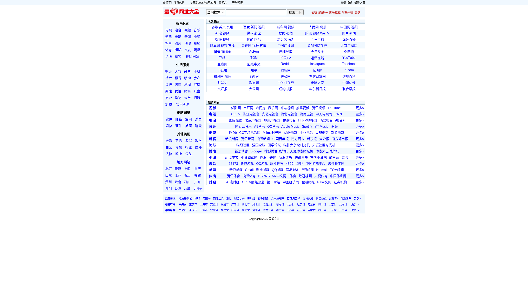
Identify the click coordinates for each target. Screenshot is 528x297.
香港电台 (289, 120)
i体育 (292, 176)
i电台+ (339, 120)
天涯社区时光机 (323, 145)
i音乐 (334, 126)
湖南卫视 (306, 114)
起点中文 (253, 64)
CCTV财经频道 (253, 182)
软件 (168, 119)
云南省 (343, 204)
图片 (178, 43)
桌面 (188, 126)
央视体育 (321, 176)
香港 (177, 188)
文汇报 (222, 89)
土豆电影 (306, 132)
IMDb (233, 132)
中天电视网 (324, 114)
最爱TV (333, 198)
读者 (345, 157)
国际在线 (235, 120)
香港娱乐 (346, 198)
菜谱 (168, 84)
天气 (178, 71)
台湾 (187, 188)
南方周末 (297, 139)
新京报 (312, 139)
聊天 (198, 126)
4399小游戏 (294, 163)
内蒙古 (312, 204)
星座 (197, 43)
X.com (349, 70)
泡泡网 (254, 83)
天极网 (286, 76)
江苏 (177, 175)
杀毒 (198, 119)
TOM (254, 57)
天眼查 (207, 198)
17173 (233, 163)
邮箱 (178, 119)
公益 (188, 154)
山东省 (333, 204)
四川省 (322, 204)
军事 (168, 43)
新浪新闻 (231, 139)
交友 (187, 50)
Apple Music (290, 126)
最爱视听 (346, 2)
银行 (178, 78)
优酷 (250, 39)
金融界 (254, 76)
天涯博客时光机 (301, 151)
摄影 (168, 141)
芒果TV (285, 58)
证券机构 (340, 182)
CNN (338, 114)
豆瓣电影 (322, 132)
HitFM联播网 (307, 120)
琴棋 (178, 147)
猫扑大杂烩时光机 (296, 145)
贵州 (168, 182)
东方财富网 (317, 76)
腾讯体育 (233, 176)
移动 (187, 78)
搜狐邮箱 (307, 170)
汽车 (178, 84)
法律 (168, 154)
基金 (168, 78)
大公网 (254, 89)
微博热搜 (308, 198)
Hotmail (322, 170)
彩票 (187, 71)
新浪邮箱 (236, 170)
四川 (187, 182)
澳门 (168, 188)
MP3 (197, 198)
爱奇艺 (282, 39)
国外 (198, 147)
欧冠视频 (305, 176)
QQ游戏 (262, 163)
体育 (168, 50)
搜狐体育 (249, 176)
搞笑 (178, 56)
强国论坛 (258, 145)
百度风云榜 (293, 198)
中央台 (183, 204)
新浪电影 (337, 132)
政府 (178, 154)
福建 (197, 175)
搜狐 (282, 33)
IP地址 (251, 198)
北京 (168, 169)
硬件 (178, 126)
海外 (291, 39)
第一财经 (273, 182)
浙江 (187, 175)
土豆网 (248, 108)
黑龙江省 (268, 204)
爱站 (229, 198)
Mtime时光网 (272, 132)
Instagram (317, 64)
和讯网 (219, 76)
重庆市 (193, 204)
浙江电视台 (251, 114)
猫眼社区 (243, 145)
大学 (187, 98)
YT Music (321, 126)
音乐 (197, 30)
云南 (177, 182)
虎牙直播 (349, 39)
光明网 (317, 70)
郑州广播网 (272, 120)
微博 (218, 39)
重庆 (197, 169)
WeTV (324, 33)
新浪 (218, 33)
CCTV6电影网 (249, 132)
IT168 (222, 82)
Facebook (349, 64)
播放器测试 (185, 198)
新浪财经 (232, 182)
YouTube (349, 57)
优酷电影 (290, 132)
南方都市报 (340, 139)
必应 (257, 33)
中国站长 (349, 83)
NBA (178, 49)
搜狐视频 (302, 108)
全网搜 (349, 52)
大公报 (324, 139)
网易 (345, 33)
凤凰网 (215, 45)
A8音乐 (259, 126)
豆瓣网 (222, 64)
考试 (188, 141)
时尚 (187, 91)
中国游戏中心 (315, 163)
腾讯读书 (301, 157)
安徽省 (214, 204)
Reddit (285, 64)
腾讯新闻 (247, 139)
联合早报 (349, 89)
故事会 (334, 157)
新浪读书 (285, 157)
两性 (168, 91)
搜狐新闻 (263, 139)
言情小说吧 (318, 157)
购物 (178, 98)
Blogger (256, 151)
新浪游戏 (247, 163)
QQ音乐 (273, 126)
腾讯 (308, 33)
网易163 (292, 170)
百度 (246, 27)
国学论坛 (274, 145)
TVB (222, 57)
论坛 (168, 56)
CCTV (235, 114)
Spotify (307, 126)
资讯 (229, 27)
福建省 (225, 204)
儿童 (197, 91)
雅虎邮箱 (262, 170)
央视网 (246, 45)
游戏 (168, 37)
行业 (188, 147)
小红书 (222, 70)
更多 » (357, 198)
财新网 (286, 70)
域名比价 (239, 198)
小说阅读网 (249, 157)
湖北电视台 (289, 114)
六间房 (261, 108)
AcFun (254, 51)
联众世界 (276, 163)
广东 (197, 182)
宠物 (168, 104)
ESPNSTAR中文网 (272, 176)
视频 (187, 30)
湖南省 (280, 204)
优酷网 (236, 108)
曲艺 (168, 147)
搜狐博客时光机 (276, 151)
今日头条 (317, 52)
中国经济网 (291, 182)
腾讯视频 (318, 108)
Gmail (249, 170)
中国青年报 (280, 139)
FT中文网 (324, 182)
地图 (187, 84)
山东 (168, 175)
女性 (178, 91)
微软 (250, 33)
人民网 (314, 27)
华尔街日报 (317, 89)
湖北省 (246, 204)
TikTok (226, 52)
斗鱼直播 (317, 39)
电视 (168, 30)
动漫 (187, 43)
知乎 (254, 70)
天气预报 (237, 2)
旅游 (168, 98)
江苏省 (290, 204)
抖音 (217, 52)
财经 (168, 71)
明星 (197, 50)
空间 (188, 119)
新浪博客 (241, 151)
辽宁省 (301, 204)
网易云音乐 (243, 126)
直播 (231, 45)
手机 (197, 71)
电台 (178, 30)
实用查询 (182, 104)
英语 (178, 141)
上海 (187, 169)
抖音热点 (321, 198)
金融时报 (308, 182)
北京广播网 (349, 45)
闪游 (168, 126)
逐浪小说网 (268, 157)
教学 (198, 141)
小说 (197, 37)
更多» (197, 188)
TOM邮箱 (337, 170)
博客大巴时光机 (327, 151)
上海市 (204, 204)
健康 (197, 84)
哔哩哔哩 (285, 52)
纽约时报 (285, 89)
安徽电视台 (270, 114)
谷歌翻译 (263, 198)
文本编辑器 (277, 198)
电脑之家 (317, 83)
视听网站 (192, 56)
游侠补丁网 (336, 163)
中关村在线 (285, 83)
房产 (197, 78)
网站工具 (218, 198)
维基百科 (349, 76)
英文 (222, 27)
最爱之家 (359, 2)
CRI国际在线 (317, 45)
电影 (178, 37)
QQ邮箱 (277, 170)
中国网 (345, 27)
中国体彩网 (338, 176)
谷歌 (215, 27)
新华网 (282, 27)
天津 (177, 169)
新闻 (187, 37)
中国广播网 (285, 45)
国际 (257, 39)
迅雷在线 (317, 58)
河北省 (256, 204)
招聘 (197, 98)
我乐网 (273, 108)
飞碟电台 (326, 120)
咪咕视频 (287, 108)
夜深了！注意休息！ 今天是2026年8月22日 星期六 (196, 2)
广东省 (235, 204)
